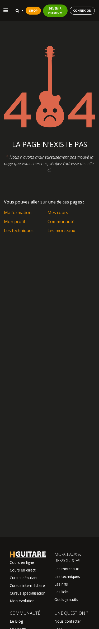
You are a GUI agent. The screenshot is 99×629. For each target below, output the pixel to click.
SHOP (33, 10)
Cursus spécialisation (27, 593)
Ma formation (17, 212)
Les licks (61, 591)
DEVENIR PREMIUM (55, 10)
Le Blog (16, 621)
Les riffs (61, 584)
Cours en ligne (22, 562)
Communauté (61, 221)
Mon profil (14, 221)
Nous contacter (67, 621)
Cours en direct (23, 570)
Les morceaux (61, 230)
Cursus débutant (24, 577)
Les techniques (19, 230)
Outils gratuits (66, 599)
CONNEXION (82, 10)
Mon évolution (22, 600)
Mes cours (58, 212)
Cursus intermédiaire (27, 585)
